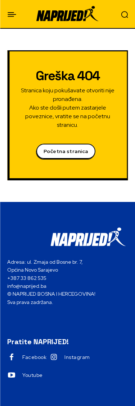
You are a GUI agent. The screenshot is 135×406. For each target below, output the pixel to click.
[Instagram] (53, 357)
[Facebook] (11, 357)
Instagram (77, 357)
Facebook (34, 357)
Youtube (32, 375)
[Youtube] (11, 375)
